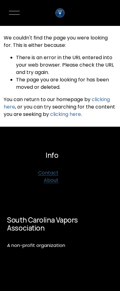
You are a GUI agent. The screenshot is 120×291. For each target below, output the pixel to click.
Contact (48, 172)
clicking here (65, 114)
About (51, 180)
